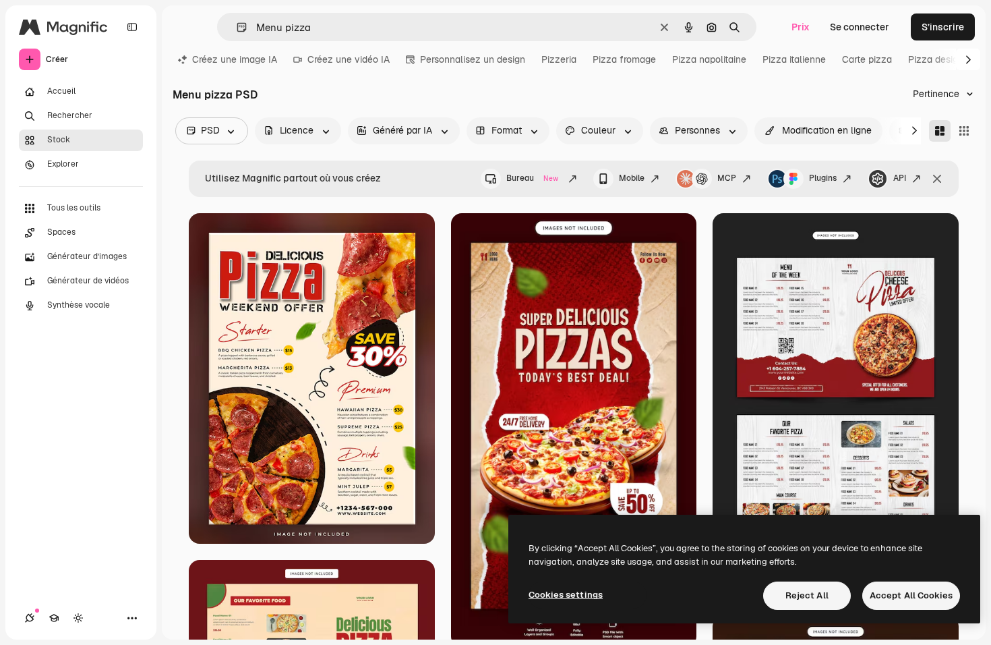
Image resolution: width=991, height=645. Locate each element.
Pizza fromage (624, 59)
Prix (800, 27)
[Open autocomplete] (236, 27)
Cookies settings (566, 594)
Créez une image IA (234, 59)
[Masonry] (940, 131)
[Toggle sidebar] (132, 27)
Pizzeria (558, 59)
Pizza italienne (794, 59)
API (899, 178)
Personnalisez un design (472, 59)
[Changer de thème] (78, 618)
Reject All (807, 595)
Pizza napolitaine (709, 59)
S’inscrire (943, 27)
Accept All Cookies (911, 595)
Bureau (532, 178)
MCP (726, 178)
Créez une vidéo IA (348, 59)
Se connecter (859, 27)
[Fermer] (937, 178)
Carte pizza (867, 59)
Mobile (631, 178)
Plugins (823, 178)
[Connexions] (29, 618)
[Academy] (54, 618)
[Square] (964, 131)
